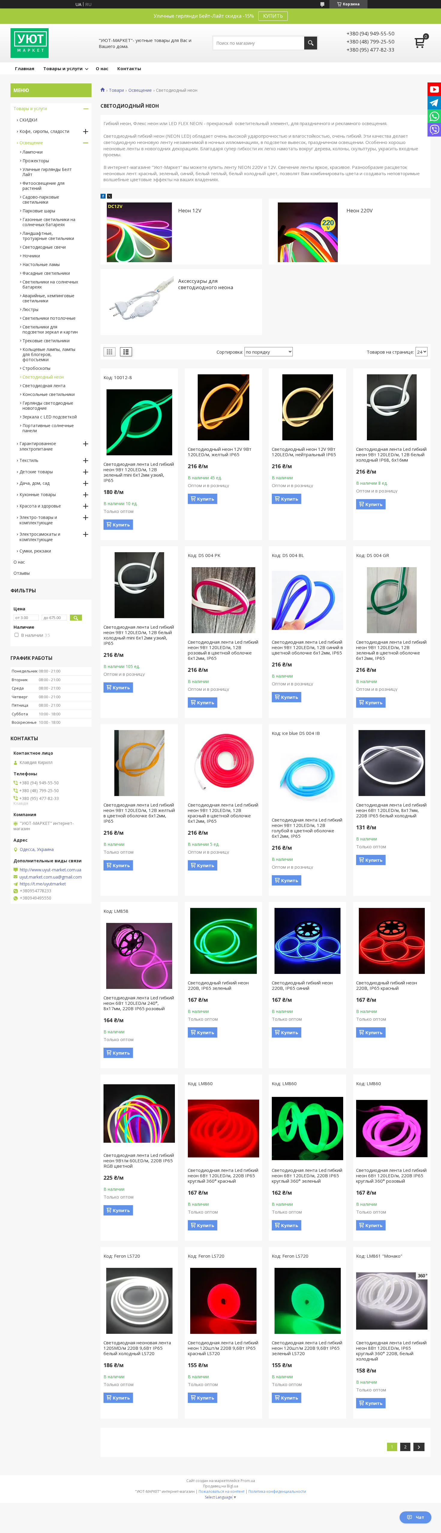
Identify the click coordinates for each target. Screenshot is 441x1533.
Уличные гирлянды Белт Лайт (47, 171)
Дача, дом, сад (35, 483)
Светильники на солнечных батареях (50, 284)
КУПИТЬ (273, 16)
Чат (420, 1517)
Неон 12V (189, 210)
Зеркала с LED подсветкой (49, 417)
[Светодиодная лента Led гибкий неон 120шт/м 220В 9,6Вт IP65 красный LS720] (223, 1301)
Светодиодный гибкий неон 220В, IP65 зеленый (218, 985)
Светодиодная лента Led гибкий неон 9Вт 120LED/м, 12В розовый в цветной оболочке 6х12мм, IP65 (223, 650)
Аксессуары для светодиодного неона (205, 283)
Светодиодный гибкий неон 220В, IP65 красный (386, 985)
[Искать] (310, 43)
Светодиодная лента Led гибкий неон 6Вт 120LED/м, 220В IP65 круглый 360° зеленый (307, 1175)
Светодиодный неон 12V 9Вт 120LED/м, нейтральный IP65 (304, 451)
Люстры (30, 309)
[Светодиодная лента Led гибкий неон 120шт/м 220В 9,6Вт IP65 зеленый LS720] (307, 1301)
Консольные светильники (48, 394)
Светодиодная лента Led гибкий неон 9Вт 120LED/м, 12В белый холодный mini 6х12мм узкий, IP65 (139, 635)
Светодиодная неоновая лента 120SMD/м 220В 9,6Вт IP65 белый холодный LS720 (137, 1348)
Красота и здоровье (40, 506)
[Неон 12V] (139, 232)
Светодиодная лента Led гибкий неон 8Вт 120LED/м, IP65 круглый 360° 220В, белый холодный (391, 1350)
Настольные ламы (41, 264)
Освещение (140, 90)
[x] (109, 197)
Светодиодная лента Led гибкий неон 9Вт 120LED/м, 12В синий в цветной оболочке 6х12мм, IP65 (307, 647)
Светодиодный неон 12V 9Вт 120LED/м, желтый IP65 (219, 451)
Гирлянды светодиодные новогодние (47, 405)
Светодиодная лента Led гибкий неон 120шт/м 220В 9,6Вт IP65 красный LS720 (223, 1348)
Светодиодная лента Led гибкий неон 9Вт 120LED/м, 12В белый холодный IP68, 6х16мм (391, 454)
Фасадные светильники (46, 273)
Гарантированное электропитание (38, 446)
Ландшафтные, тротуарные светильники (48, 235)
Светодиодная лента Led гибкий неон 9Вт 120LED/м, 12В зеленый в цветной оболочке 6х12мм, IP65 (391, 650)
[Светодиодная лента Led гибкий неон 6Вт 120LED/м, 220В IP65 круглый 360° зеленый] (307, 1128)
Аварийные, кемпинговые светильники (48, 298)
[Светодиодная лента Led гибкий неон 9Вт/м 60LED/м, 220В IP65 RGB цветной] (139, 1113)
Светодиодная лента (43, 385)
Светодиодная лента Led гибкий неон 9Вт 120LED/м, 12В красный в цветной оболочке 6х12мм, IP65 (223, 813)
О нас (102, 68)
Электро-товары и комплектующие (38, 519)
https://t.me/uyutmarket (43, 884)
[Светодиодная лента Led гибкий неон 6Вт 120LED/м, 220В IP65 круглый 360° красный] (223, 1128)
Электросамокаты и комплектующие (40, 536)
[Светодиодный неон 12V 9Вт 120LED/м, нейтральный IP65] (307, 407)
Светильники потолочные (49, 318)
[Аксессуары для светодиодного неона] (139, 302)
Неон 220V (359, 210)
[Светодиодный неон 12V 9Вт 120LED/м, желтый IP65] (223, 407)
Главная (24, 68)
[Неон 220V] (308, 232)
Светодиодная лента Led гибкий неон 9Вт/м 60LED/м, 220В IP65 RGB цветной (139, 1160)
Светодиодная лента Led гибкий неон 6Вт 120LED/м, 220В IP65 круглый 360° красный (223, 1175)
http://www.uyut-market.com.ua (50, 870)
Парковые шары (38, 211)
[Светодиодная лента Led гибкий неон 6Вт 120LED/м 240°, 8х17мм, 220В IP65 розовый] (139, 956)
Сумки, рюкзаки (35, 551)
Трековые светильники (46, 340)
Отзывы (22, 573)
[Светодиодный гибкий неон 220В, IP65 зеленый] (223, 941)
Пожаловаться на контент (221, 1491)
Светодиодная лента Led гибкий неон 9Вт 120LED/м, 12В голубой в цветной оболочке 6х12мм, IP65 (307, 828)
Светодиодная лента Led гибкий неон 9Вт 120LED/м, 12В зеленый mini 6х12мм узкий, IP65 (139, 472)
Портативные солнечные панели (48, 428)
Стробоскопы (36, 368)
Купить (121, 525)
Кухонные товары (38, 494)
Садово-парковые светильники (40, 199)
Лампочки (32, 152)
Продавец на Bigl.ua (220, 1486)
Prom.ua (248, 1480)
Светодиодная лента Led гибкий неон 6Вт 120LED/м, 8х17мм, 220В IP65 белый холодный (391, 810)
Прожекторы (35, 160)
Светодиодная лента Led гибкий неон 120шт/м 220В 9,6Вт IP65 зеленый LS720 (307, 1348)
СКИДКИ (28, 120)
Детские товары (36, 472)
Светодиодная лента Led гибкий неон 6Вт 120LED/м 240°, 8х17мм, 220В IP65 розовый (139, 1003)
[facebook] (103, 197)
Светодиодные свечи (44, 247)
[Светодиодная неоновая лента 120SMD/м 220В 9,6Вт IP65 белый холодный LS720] (139, 1301)
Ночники (31, 256)
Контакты (129, 68)
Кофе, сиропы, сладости (44, 131)
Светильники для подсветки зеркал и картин (50, 329)
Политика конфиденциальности (277, 1491)
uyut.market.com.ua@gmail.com (51, 877)
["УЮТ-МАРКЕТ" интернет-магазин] (29, 43)
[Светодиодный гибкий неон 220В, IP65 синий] (307, 941)
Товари (116, 90)
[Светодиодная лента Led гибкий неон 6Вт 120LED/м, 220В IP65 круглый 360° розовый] (392, 1128)
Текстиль (29, 460)
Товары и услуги (62, 68)
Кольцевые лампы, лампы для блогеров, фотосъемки (48, 354)
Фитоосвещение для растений (43, 185)
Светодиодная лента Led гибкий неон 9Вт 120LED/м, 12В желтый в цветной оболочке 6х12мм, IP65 (139, 813)
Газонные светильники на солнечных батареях (48, 222)
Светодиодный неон (43, 377)
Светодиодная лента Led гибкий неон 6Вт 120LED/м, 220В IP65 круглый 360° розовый (391, 1175)
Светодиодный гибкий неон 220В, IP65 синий (302, 985)
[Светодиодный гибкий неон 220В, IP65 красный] (392, 941)
